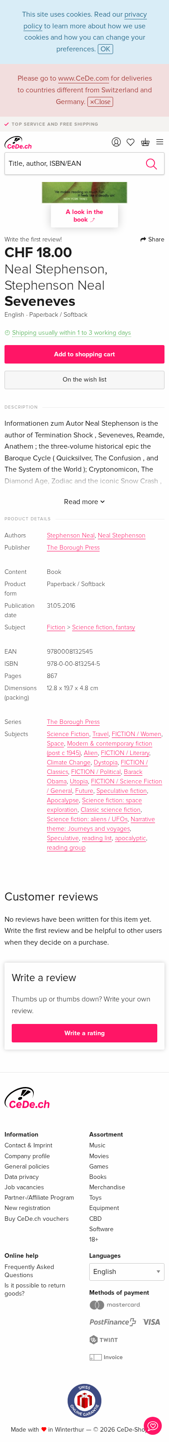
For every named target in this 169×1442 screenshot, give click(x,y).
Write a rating (84, 1033)
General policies (27, 1166)
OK (105, 49)
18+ (93, 1239)
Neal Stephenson (122, 535)
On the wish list (84, 379)
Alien (91, 753)
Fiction (56, 627)
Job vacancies (24, 1187)
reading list (97, 838)
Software (101, 1229)
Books (98, 1177)
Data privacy (22, 1177)
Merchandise (107, 1187)
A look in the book (84, 215)
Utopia (79, 781)
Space (55, 744)
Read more (82, 501)
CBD (95, 1219)
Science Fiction (68, 734)
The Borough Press (73, 548)
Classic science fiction (111, 810)
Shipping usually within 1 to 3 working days (71, 333)
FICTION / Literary (125, 753)
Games (99, 1166)
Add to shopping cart (84, 354)
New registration (27, 1208)
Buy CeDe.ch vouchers (37, 1219)
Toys (95, 1197)
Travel (100, 734)
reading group (66, 848)
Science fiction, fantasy (103, 627)
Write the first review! (33, 240)
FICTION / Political (96, 772)
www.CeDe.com (83, 78)
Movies (99, 1156)
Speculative (63, 838)
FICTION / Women (136, 734)
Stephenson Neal (71, 535)
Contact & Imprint (28, 1145)
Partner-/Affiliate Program (39, 1197)
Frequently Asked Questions (29, 1271)
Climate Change (69, 763)
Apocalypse (63, 800)
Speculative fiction (121, 791)
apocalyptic (130, 838)
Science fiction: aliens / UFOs (87, 819)
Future (84, 791)
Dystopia (106, 763)
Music (97, 1145)
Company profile (27, 1156)
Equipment (104, 1208)
